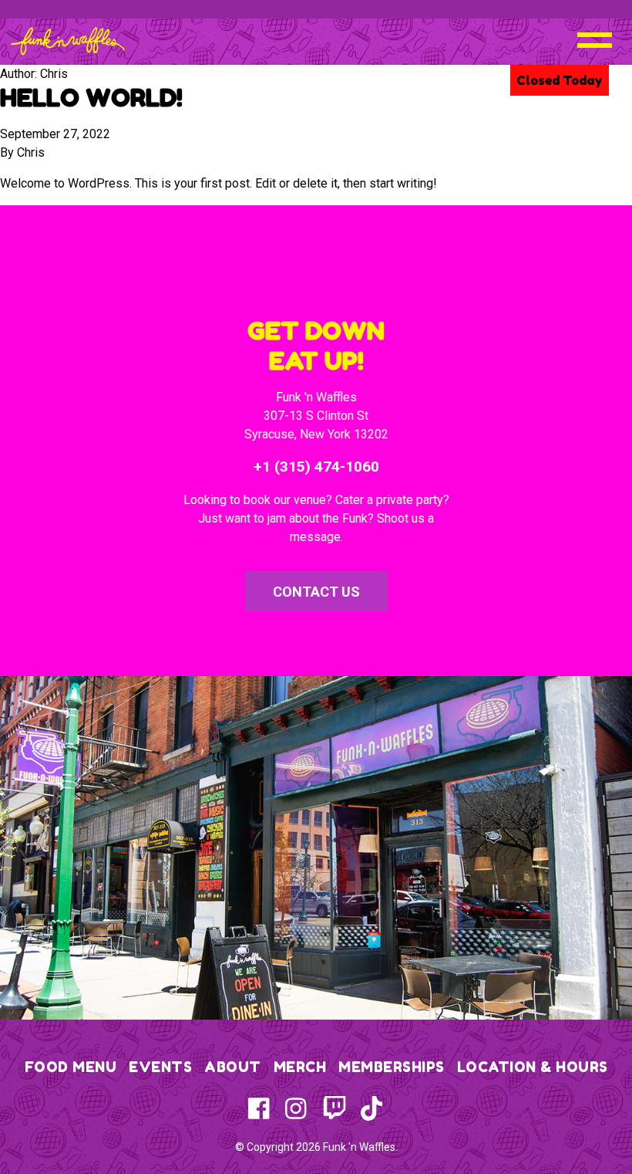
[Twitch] (334, 1108)
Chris (31, 152)
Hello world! (91, 98)
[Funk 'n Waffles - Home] (67, 41)
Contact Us (316, 592)
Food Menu (71, 1066)
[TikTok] (371, 1108)
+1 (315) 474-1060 (316, 466)
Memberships (391, 1066)
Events (160, 1066)
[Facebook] (260, 1108)
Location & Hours (532, 1066)
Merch (300, 1066)
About (232, 1066)
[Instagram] (297, 1108)
